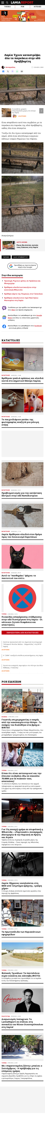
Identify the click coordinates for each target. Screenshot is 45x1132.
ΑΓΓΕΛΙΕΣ (37, 6)
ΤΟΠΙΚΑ (7, 6)
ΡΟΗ (22, 6)
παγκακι (6, 257)
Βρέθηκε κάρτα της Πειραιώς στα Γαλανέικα (23, 294)
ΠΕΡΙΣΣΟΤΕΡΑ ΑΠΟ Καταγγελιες (23, 632)
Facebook (38, 326)
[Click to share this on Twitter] (8, 71)
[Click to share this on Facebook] (3, 71)
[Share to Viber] (12, 71)
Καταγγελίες (10, 67)
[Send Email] (22, 71)
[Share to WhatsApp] (17, 71)
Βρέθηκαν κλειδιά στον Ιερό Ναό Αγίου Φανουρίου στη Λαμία (21, 299)
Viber (13, 310)
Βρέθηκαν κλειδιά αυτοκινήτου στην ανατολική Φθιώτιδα (20, 288)
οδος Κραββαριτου (20, 257)
